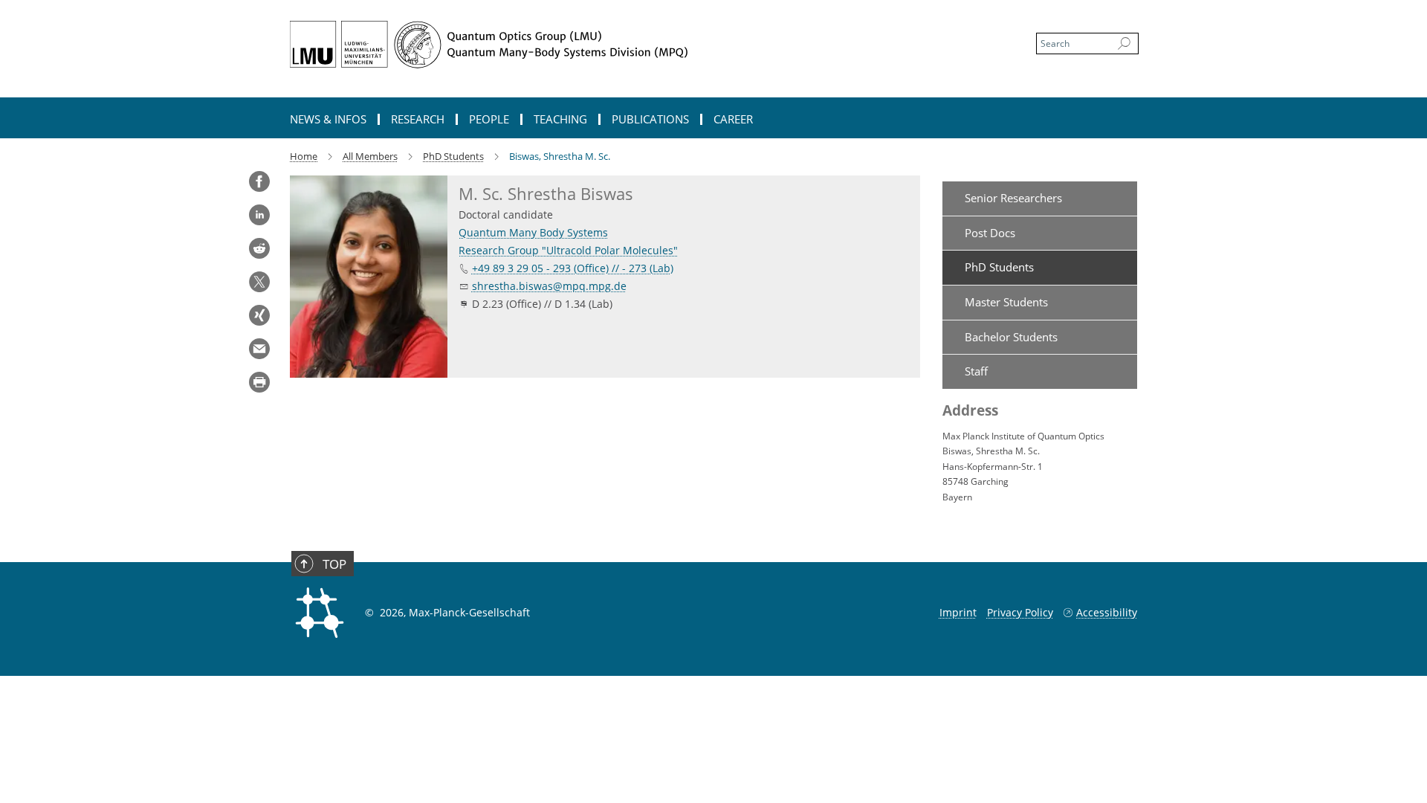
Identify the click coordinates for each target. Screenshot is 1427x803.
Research (417, 119)
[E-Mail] (259, 349)
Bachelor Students (1011, 336)
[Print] (259, 382)
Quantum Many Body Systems (533, 232)
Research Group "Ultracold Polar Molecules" (568, 250)
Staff (976, 371)
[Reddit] (259, 248)
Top (334, 564)
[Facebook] (259, 181)
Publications (650, 119)
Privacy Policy (1020, 612)
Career (733, 119)
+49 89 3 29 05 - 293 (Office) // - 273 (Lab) (572, 268)
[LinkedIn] (259, 215)
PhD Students (999, 266)
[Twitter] (259, 282)
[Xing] (259, 315)
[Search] (1124, 44)
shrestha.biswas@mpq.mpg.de (549, 286)
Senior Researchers (1013, 197)
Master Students (1006, 301)
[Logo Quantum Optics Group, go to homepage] (568, 44)
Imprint (958, 612)
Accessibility (1106, 612)
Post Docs (990, 232)
